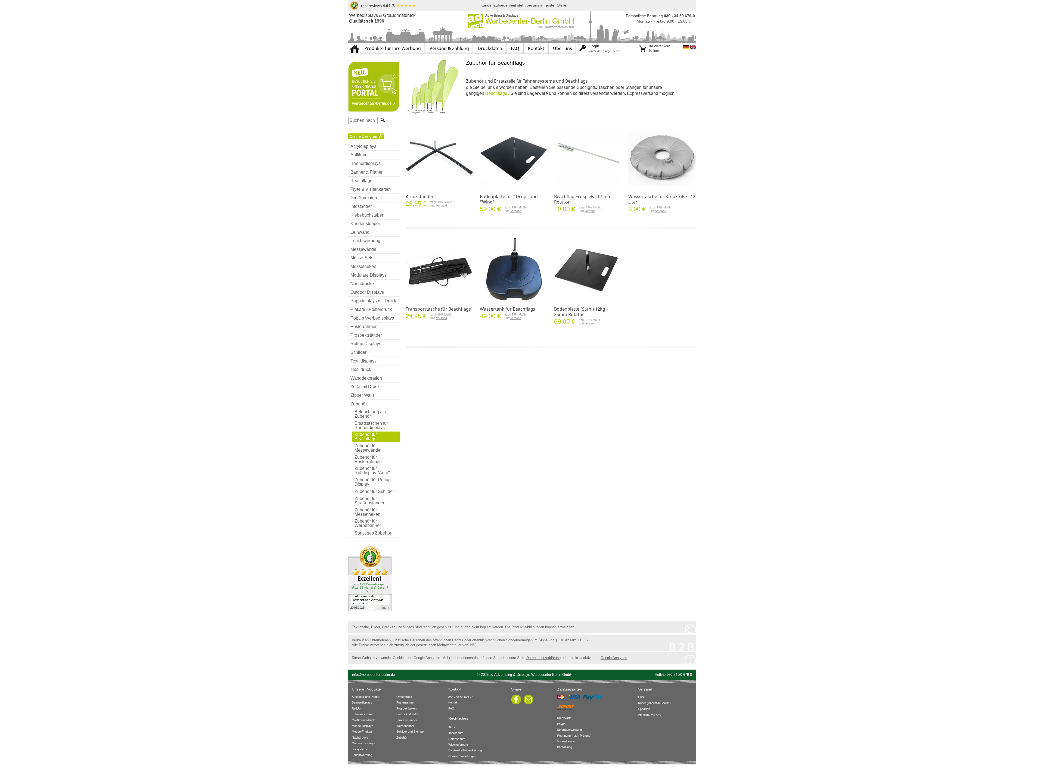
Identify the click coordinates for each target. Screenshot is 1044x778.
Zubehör (358, 404)
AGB (451, 727)
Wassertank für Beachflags (507, 309)
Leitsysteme (360, 749)
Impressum (455, 733)
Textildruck (360, 369)
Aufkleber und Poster (366, 696)
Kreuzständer (420, 196)
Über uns (562, 48)
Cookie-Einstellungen (462, 756)
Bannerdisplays (365, 163)
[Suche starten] (382, 120)
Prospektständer (366, 335)
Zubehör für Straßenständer (369, 500)
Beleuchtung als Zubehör (370, 414)
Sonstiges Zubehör (373, 533)
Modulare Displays (368, 275)
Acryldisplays (363, 146)
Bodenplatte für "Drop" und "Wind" (509, 199)
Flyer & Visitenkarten (370, 189)
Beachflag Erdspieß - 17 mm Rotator (582, 199)
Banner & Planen (367, 172)
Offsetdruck (404, 696)
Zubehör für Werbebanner (368, 523)
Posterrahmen (364, 326)
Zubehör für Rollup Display (373, 481)
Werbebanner (405, 725)
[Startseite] (354, 45)
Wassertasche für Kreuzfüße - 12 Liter (661, 199)
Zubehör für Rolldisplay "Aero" (372, 470)
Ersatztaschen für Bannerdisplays (371, 425)
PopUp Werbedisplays (372, 318)
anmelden (595, 51)
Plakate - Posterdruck (371, 309)
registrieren (612, 51)
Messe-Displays (362, 725)
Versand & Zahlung (449, 48)
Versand (441, 205)
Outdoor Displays (367, 292)
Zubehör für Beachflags (366, 436)
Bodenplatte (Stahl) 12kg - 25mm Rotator (581, 311)
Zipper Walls (362, 395)
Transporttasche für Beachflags (438, 309)
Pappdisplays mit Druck (373, 300)
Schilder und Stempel (410, 731)
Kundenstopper (365, 223)
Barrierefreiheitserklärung (465, 750)
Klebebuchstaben (367, 215)
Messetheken (363, 266)
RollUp (356, 708)
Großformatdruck (366, 197)
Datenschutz (456, 738)
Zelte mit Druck (365, 386)
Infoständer (361, 206)
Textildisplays (363, 361)
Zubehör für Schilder (374, 491)
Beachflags (361, 180)
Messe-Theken (362, 731)
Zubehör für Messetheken (367, 512)
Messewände (363, 249)
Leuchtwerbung (365, 240)
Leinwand (359, 232)
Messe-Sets (361, 257)
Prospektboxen (406, 708)
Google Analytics (614, 658)
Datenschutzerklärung (543, 658)
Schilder (358, 352)
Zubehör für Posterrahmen (368, 459)
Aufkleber (359, 154)
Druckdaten (490, 48)
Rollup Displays (365, 343)
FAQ (515, 48)
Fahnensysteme (362, 714)
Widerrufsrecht (458, 744)
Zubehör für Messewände (367, 447)
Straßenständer (406, 720)
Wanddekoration (366, 378)
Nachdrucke (362, 283)
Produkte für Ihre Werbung (392, 48)
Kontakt (536, 48)
